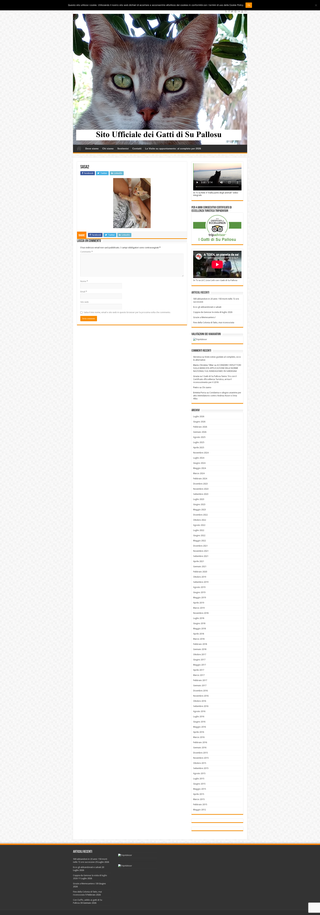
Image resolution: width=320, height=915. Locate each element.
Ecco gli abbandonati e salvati (207, 307)
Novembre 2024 (200, 452)
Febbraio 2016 (200, 742)
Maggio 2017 (199, 665)
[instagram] (245, 12)
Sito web (84, 302)
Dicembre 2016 (200, 690)
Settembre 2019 (200, 582)
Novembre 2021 (200, 551)
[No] (316, 5)
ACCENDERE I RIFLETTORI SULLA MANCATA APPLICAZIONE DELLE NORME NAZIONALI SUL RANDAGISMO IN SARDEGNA (217, 368)
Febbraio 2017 (200, 680)
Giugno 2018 (199, 623)
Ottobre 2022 (199, 520)
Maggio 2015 (199, 789)
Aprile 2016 (198, 732)
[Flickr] (239, 12)
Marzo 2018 (198, 639)
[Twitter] (232, 12)
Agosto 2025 (199, 437)
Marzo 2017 (198, 675)
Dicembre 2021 (200, 546)
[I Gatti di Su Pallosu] (160, 77)
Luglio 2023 (198, 499)
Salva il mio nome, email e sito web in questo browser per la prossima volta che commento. (127, 312)
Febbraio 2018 (200, 644)
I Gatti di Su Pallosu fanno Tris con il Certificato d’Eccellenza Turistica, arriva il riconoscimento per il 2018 (214, 379)
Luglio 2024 (198, 458)
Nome (84, 281)
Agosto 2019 (199, 587)
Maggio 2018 (199, 628)
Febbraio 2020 (200, 571)
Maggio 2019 (199, 597)
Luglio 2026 (198, 416)
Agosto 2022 (199, 525)
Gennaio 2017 (199, 685)
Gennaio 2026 (199, 432)
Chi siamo (108, 148)
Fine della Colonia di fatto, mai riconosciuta (213, 322)
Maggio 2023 (199, 509)
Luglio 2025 (198, 442)
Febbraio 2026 (200, 427)
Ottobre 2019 (199, 577)
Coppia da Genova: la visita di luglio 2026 (212, 312)
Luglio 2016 (198, 716)
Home (79, 148)
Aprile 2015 (198, 794)
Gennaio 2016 (199, 747)
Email (83, 291)
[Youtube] (242, 12)
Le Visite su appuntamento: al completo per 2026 (173, 148)
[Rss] (226, 12)
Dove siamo (92, 148)
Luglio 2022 (198, 530)
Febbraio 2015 (200, 804)
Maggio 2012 (199, 809)
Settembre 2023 (200, 494)
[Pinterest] (235, 12)
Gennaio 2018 (199, 649)
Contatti (137, 148)
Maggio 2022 (199, 540)
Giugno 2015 (199, 783)
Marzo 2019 (198, 608)
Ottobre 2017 (199, 654)
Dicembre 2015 (200, 752)
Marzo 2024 (198, 473)
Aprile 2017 (198, 670)
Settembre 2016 (200, 706)
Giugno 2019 (199, 592)
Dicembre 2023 (200, 483)
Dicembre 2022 (200, 514)
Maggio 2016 (199, 727)
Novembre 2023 (200, 489)
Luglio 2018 (198, 618)
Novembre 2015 (200, 758)
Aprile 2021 (198, 561)
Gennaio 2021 (199, 566)
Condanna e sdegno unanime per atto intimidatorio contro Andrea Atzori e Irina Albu (217, 395)
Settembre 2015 (200, 768)
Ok (249, 5)
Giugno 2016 (199, 721)
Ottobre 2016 (199, 701)
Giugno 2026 (199, 421)
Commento (86, 251)
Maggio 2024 (199, 468)
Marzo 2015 (198, 799)
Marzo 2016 (198, 737)
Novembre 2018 (200, 613)
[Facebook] (229, 12)
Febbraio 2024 (200, 478)
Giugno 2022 (199, 535)
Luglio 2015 (198, 778)
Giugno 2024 (199, 463)
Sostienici (123, 148)
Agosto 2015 (199, 773)
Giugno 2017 (199, 659)
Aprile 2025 (198, 447)
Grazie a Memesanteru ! (204, 317)
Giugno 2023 (199, 504)
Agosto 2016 (199, 711)
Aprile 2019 (198, 602)
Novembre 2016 (200, 696)
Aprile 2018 (198, 633)
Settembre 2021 (200, 556)
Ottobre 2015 (199, 763)
